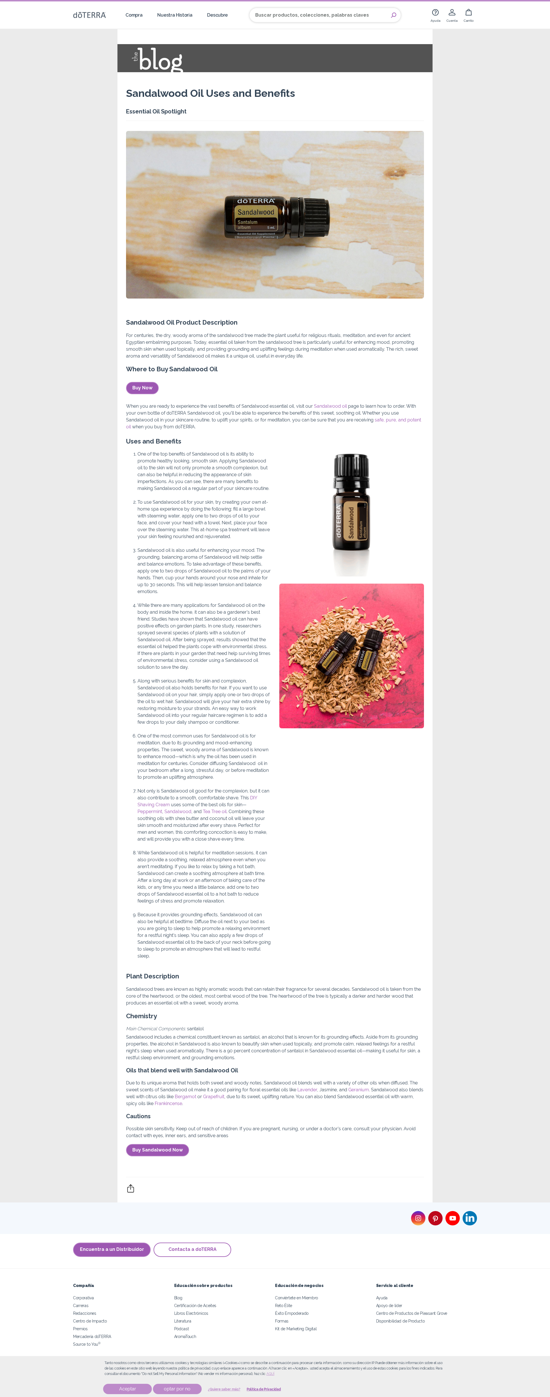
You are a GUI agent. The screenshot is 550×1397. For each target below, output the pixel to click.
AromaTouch (185, 1336)
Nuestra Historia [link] (174, 15)
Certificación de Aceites (195, 1305)
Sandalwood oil (330, 406)
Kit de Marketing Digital (296, 1328)
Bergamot (185, 1096)
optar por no (177, 1389)
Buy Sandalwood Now (157, 1150)
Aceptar (127, 1389)
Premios (80, 1328)
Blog (178, 1297)
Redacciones (84, 1313)
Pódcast (181, 1328)
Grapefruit (213, 1096)
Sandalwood (177, 811)
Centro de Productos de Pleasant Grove (411, 1313)
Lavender (307, 1089)
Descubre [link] (217, 15)
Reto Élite (283, 1305)
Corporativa (83, 1297)
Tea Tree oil (215, 811)
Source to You (87, 1344)
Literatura (182, 1320)
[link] (435, 15)
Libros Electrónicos (191, 1313)
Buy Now (142, 388)
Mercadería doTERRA (92, 1336)
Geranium (358, 1089)
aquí (270, 1374)
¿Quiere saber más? (224, 1389)
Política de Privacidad (264, 1389)
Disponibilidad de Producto (400, 1320)
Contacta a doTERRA (192, 1249)
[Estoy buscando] (393, 15)
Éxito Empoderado (292, 1313)
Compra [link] (133, 15)
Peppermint (150, 811)
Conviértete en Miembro (296, 1297)
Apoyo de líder (389, 1305)
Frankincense (168, 1103)
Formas (281, 1320)
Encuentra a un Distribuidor (112, 1249)
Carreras (81, 1305)
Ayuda (382, 1297)
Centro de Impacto (90, 1320)
